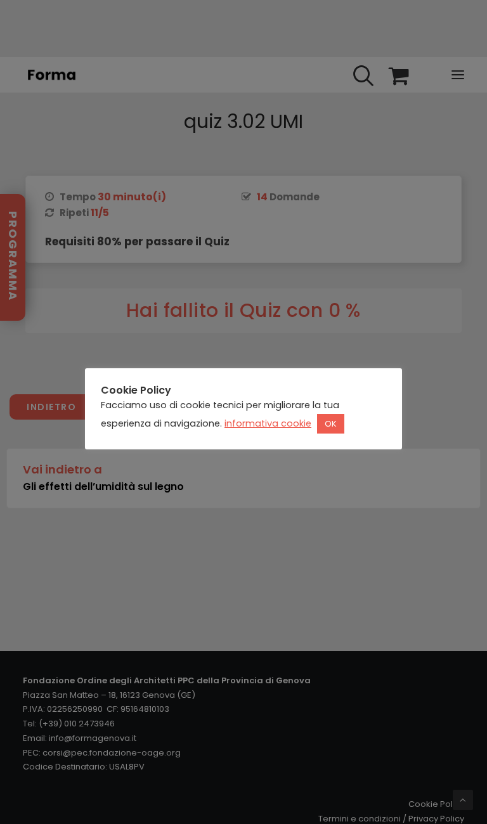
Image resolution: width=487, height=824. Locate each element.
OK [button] (331, 424)
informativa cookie (267, 423)
